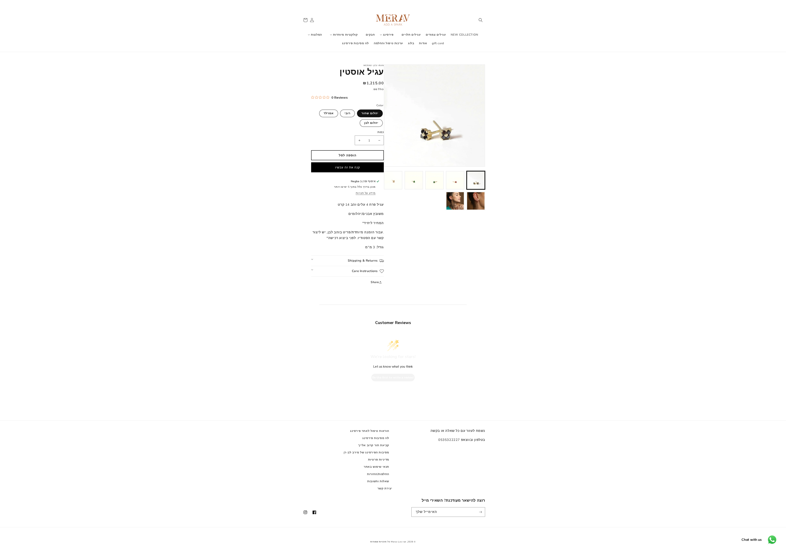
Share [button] (375, 282)
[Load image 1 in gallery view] (475, 180)
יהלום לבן (371, 123)
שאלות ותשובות (378, 481)
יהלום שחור (369, 113)
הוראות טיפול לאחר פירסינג (369, 431)
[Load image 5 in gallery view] (393, 180)
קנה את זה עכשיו (347, 167)
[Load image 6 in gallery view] (475, 201)
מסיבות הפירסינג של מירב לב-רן (366, 452)
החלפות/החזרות (378, 474)
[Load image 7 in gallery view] (455, 201)
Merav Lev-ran (398, 541)
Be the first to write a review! (393, 377)
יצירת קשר (384, 488)
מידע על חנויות (366, 193)
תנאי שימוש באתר (376, 467)
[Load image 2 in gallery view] (455, 180)
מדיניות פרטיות (378, 460)
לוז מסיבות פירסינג (375, 438)
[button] (480, 20)
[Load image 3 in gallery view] (434, 180)
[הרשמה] (480, 512)
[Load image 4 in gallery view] (413, 180)
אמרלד (329, 113)
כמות (380, 132)
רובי (347, 113)
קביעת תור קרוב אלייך (373, 445)
